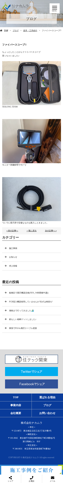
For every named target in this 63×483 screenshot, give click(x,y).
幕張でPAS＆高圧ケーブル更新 (23, 328)
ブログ (16, 30)
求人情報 (13, 266)
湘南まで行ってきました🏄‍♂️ (21, 310)
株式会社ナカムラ (31, 422)
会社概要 (15, 413)
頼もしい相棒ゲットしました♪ (22, 319)
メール (52, 481)
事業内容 (15, 405)
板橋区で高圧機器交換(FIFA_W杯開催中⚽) (28, 293)
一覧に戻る (32, 230)
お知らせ (13, 257)
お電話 (31, 481)
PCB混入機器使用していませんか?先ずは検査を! (31, 302)
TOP (6, 30)
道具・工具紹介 (30, 30)
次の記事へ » (51, 230)
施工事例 (13, 248)
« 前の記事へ (12, 230)
